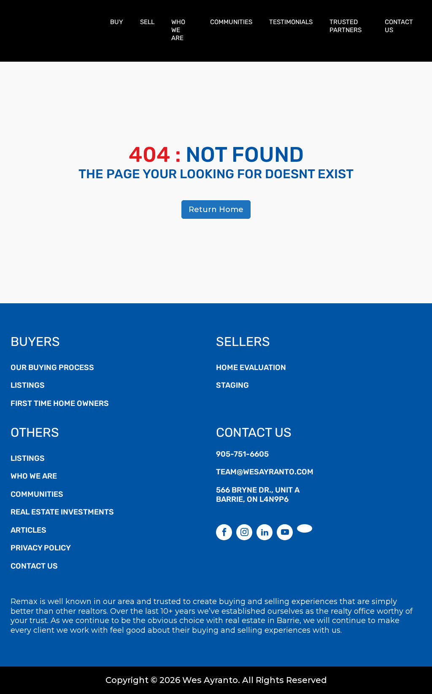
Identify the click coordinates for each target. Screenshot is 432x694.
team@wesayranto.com (264, 472)
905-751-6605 (242, 455)
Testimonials (291, 22)
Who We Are (178, 30)
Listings (28, 386)
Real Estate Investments (62, 513)
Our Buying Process (52, 368)
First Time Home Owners (60, 404)
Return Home (216, 209)
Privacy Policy (41, 548)
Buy (116, 22)
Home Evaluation (251, 368)
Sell (147, 22)
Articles (28, 531)
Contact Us (399, 26)
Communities (231, 22)
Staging (232, 386)
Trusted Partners (345, 26)
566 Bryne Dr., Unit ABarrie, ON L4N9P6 (258, 495)
